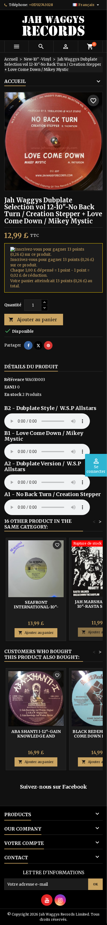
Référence (14, 379)
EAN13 (10, 387)
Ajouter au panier (33, 319)
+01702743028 (41, 5)
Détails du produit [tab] (31, 366)
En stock (12, 394)
